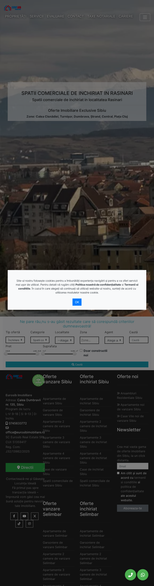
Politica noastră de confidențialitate (98, 284)
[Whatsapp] (142, 574)
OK (77, 302)
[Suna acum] (130, 574)
